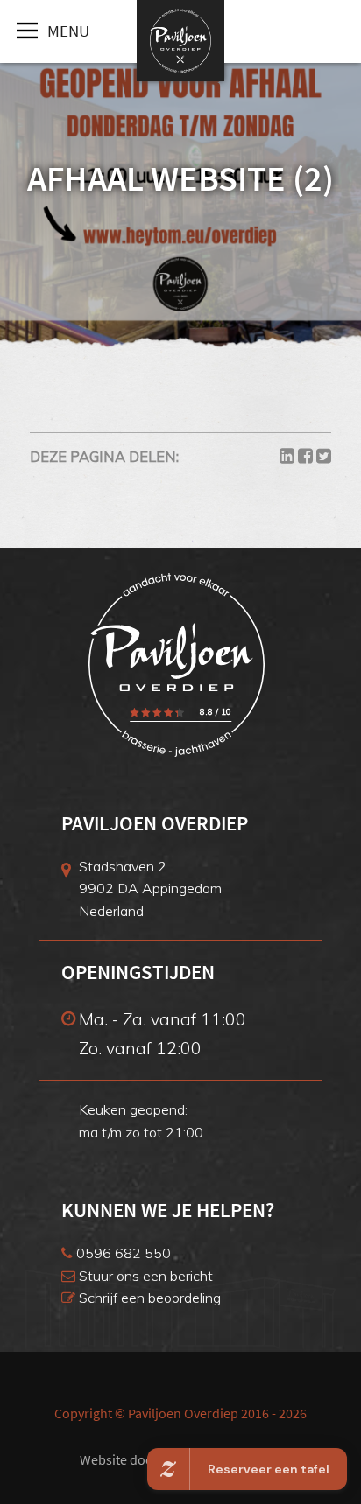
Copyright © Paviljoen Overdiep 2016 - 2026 (180, 1413)
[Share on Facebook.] (305, 456)
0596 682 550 (122, 1253)
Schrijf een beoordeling (148, 1297)
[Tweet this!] (323, 456)
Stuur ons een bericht (144, 1275)
